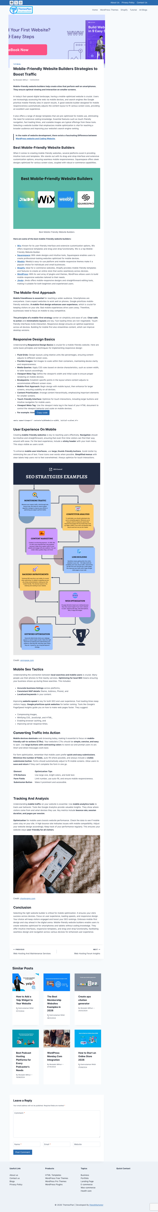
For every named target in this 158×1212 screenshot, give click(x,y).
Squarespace (23, 255)
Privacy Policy (128, 2)
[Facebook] (12, 3)
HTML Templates (53, 1175)
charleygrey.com (27, 898)
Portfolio (85, 1178)
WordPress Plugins (54, 1184)
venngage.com (27, 660)
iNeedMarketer (96, 1205)
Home (95, 10)
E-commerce (87, 1184)
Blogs (12, 1181)
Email (47, 1144)
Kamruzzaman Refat (26, 1008)
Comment (19, 1113)
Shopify (124, 10)
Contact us (15, 1178)
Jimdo (20, 280)
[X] (16, 3)
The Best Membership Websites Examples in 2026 (54, 1003)
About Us (115, 2)
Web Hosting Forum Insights (87, 952)
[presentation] (25, 982)
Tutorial (133, 10)
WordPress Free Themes (56, 1178)
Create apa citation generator (84, 1000)
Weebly (21, 261)
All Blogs (143, 10)
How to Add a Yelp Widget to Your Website (24, 1000)
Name (18, 1144)
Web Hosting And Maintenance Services (32, 952)
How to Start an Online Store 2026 (87, 1056)
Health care (86, 1191)
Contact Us (142, 2)
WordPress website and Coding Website (35, 138)
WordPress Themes (109, 10)
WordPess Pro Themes (55, 1181)
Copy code (42, 412)
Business (85, 1175)
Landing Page (87, 1181)
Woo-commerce (88, 1187)
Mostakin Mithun (22, 80)
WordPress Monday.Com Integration (54, 1056)
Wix (19, 246)
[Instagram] (21, 3)
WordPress (22, 274)
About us (14, 1175)
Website (78, 1144)
